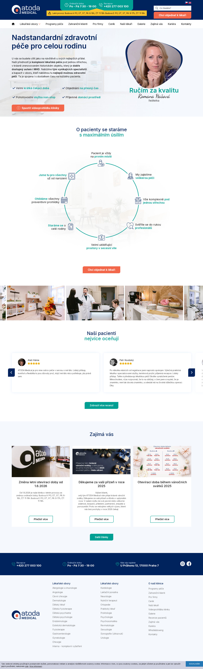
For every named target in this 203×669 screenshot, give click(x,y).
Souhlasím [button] (194, 664)
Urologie (105, 637)
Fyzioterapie (58, 629)
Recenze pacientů (157, 617)
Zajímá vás (153, 622)
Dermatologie (59, 600)
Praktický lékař (108, 608)
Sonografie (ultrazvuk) (112, 633)
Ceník (151, 601)
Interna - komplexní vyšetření (67, 646)
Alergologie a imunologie (64, 588)
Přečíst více (41, 519)
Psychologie (107, 617)
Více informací (35, 666)
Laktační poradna (109, 592)
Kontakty (152, 634)
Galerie (151, 613)
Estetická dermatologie (63, 625)
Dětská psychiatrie (61, 613)
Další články (101, 537)
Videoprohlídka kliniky (159, 609)
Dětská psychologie (62, 617)
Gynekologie (58, 637)
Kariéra (151, 626)
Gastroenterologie (61, 633)
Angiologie (57, 592)
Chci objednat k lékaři (172, 15)
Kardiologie (106, 588)
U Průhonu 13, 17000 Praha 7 (139, 565)
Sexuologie (106, 629)
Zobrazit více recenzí (101, 405)
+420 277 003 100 (116, 6)
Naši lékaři (153, 605)
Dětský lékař (58, 604)
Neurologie (106, 596)
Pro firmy (153, 597)
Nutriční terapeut (109, 600)
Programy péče (156, 588)
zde (26, 666)
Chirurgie (56, 642)
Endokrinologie (59, 621)
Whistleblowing (155, 630)
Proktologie (106, 613)
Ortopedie (105, 604)
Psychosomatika (109, 621)
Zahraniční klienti (156, 593)
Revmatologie (107, 625)
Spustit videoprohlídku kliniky (40, 108)
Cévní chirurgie (59, 596)
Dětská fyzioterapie (62, 608)
